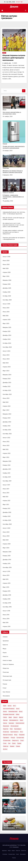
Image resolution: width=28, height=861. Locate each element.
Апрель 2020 (6, 544)
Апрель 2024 (7, 367)
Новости (5, 656)
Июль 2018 (6, 614)
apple (4, 705)
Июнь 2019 (6, 575)
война (17, 714)
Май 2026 (6, 268)
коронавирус (17, 729)
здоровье (11, 723)
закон (21, 720)
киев (11, 729)
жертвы (5, 720)
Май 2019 (5, 579)
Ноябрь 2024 (7, 339)
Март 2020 (6, 548)
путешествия (6, 740)
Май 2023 (6, 402)
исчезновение (14, 726)
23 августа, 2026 (10, 794)
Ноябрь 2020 (6, 516)
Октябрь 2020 (7, 520)
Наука (4, 652)
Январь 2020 (6, 555)
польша (13, 737)
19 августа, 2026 (10, 827)
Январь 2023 (6, 418)
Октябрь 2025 (7, 296)
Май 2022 (6, 449)
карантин (5, 729)
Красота (5, 644)
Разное (5, 143)
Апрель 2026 (6, 272)
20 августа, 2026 (10, 811)
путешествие (20, 737)
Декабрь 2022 (7, 422)
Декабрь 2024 (7, 335)
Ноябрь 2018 (6, 599)
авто (14, 705)
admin (15, 63)
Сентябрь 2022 (7, 433)
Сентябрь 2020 (7, 524)
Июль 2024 (6, 355)
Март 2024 (6, 370)
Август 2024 (6, 351)
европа (21, 717)
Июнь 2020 (6, 536)
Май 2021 (5, 496)
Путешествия (7, 680)
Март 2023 (6, 410)
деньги (15, 717)
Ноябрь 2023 (6, 386)
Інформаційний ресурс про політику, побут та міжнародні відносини (13, 775)
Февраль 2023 (7, 414)
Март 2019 (6, 587)
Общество (6, 668)
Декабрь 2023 (7, 382)
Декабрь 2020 (7, 512)
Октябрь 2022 (7, 429)
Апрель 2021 (6, 500)
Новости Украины (8, 192)
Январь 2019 (6, 591)
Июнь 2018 (6, 618)
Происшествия (7, 676)
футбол (5, 749)
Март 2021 (6, 504)
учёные (18, 746)
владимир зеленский (8, 714)
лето (21, 731)
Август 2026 (6, 256)
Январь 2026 (6, 284)
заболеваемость (13, 720)
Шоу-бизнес (6, 692)
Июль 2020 (6, 532)
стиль (4, 743)
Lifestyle (5, 637)
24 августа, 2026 (10, 777)
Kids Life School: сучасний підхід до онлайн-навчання (12, 791)
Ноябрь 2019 (6, 563)
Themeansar (16, 847)
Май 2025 (6, 315)
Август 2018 (6, 610)
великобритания (13, 711)
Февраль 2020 (7, 551)
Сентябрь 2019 (7, 567)
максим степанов (8, 734)
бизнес (5, 711)
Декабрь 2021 (7, 469)
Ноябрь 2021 (6, 473)
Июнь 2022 (6, 445)
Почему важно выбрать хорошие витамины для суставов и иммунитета (13, 232)
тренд (13, 743)
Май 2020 (6, 540)
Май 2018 (5, 622)
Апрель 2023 (6, 406)
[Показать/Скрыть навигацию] (25, 10)
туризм (19, 743)
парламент (6, 737)
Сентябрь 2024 (7, 347)
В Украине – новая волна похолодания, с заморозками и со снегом (13, 196)
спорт (22, 740)
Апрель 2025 (6, 319)
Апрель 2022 (6, 453)
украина (12, 746)
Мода (4, 109)
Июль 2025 (6, 307)
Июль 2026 (6, 260)
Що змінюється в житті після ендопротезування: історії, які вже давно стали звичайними (13, 225)
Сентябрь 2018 (7, 607)
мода (15, 734)
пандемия (21, 734)
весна (20, 711)
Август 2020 (6, 528)
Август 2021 (6, 485)
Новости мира (7, 660)
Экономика (6, 696)
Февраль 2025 (7, 327)
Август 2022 (6, 437)
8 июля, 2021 (7, 63)
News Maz (22, 845)
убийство (5, 746)
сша (9, 743)
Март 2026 (6, 276)
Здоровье (6, 640)
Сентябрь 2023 (7, 394)
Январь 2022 (6, 465)
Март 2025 (6, 323)
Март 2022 (6, 457)
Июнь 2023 (6, 398)
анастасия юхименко (8, 708)
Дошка (14, 6)
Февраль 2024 (7, 374)
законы (5, 723)
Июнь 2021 (6, 492)
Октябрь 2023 (7, 390)
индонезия (6, 726)
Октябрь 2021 (7, 477)
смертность (15, 740)
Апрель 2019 (6, 583)
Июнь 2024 (6, 359)
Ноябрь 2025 (6, 292)
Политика (6, 168)
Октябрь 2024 (7, 343)
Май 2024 (6, 363)
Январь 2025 (6, 331)
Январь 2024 (7, 378)
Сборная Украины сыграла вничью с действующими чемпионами (13, 57)
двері (10, 717)
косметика (6, 731)
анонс (17, 708)
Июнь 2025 (6, 311)
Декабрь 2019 (7, 559)
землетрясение (20, 723)
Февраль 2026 (7, 280)
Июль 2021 (6, 488)
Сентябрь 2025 (7, 300)
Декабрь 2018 (7, 595)
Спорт (4, 52)
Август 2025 (6, 304)
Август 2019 (6, 571)
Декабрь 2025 (7, 288)
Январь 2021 (6, 508)
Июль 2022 (6, 441)
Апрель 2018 (6, 626)
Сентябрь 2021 (7, 481)
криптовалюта (14, 731)
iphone (9, 705)
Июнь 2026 (6, 264)
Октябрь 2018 (7, 603)
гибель (5, 717)
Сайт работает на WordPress (9, 845)
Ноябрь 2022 (6, 426)
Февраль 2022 (7, 461)
